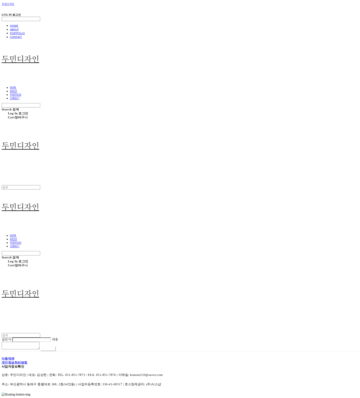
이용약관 (8, 358)
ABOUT (14, 29)
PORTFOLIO (17, 33)
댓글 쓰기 (48, 348)
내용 (55, 339)
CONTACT (16, 37)
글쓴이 (6, 339)
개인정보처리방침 (15, 362)
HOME (14, 26)
